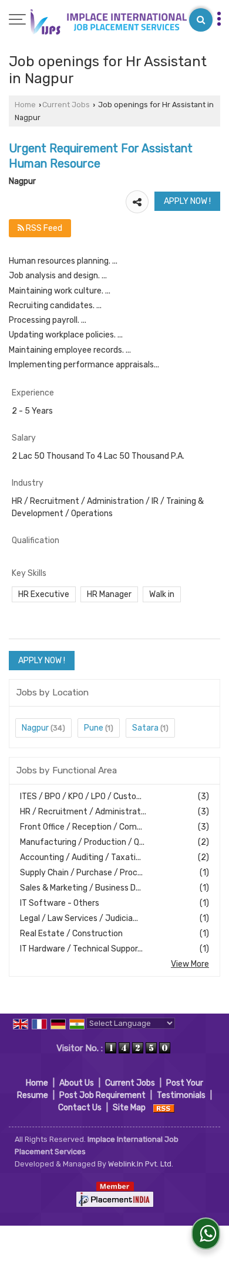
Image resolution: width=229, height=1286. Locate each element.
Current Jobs (66, 104)
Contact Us (80, 1108)
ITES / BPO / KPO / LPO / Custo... (81, 796)
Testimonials (181, 1095)
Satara (145, 728)
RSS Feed (43, 228)
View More (190, 964)
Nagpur (35, 728)
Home (25, 104)
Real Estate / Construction (71, 934)
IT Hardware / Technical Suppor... (81, 949)
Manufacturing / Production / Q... (82, 842)
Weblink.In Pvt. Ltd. (140, 1163)
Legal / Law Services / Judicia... (79, 918)
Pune (93, 728)
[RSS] (163, 1108)
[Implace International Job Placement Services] (107, 22)
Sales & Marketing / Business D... (80, 888)
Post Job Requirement (102, 1095)
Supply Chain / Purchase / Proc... (81, 873)
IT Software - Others (59, 903)
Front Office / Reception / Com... (81, 827)
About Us (76, 1083)
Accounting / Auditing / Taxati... (80, 857)
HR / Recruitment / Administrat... (83, 812)
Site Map (129, 1108)
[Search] (201, 20)
